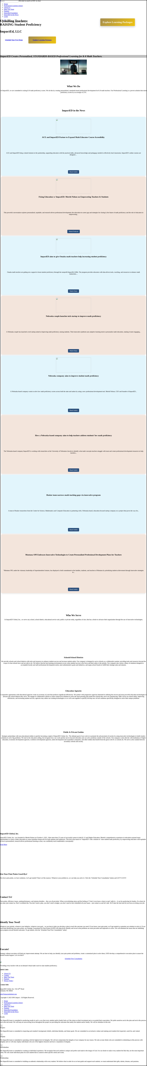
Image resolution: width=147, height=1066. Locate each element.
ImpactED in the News (11, 1012)
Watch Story (73, 291)
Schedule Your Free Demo (14, 40)
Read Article (74, 172)
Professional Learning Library (13, 1003)
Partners (6, 979)
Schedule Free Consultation (73, 959)
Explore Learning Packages (42, 40)
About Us (7, 1004)
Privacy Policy (8, 981)
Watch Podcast (73, 231)
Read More (3, 844)
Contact (6, 975)
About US (7, 973)
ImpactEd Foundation (11, 1010)
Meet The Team (9, 977)
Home (6, 1001)
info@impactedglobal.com (8, 994)
